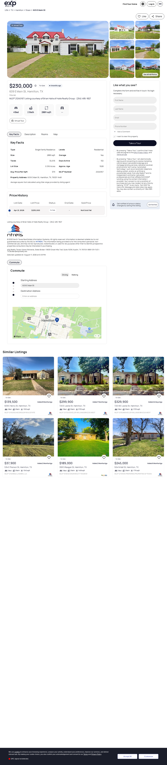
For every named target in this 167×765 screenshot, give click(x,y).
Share (159, 16)
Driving (65, 274)
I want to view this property (127, 136)
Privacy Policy (96, 754)
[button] (58, 49)
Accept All (127, 756)
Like (144, 16)
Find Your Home (130, 4)
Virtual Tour (19, 120)
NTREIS (39, 241)
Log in (151, 4)
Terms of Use (122, 154)
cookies (17, 752)
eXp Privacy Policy (141, 152)
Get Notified (152, 205)
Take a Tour (135, 143)
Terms (85, 754)
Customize (148, 756)
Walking (75, 274)
